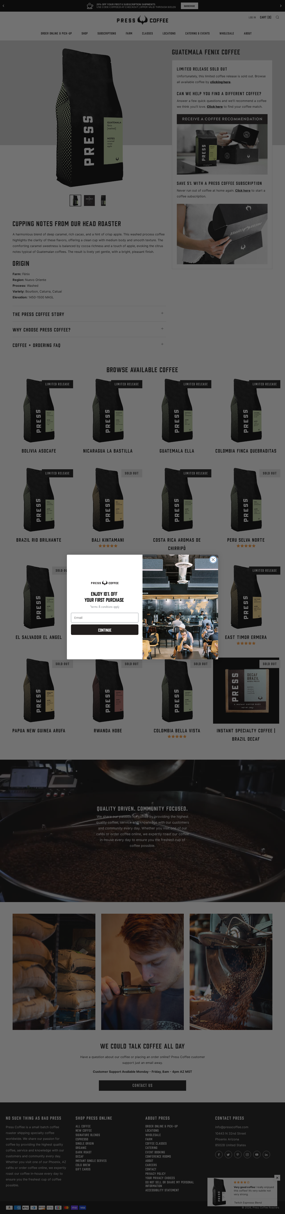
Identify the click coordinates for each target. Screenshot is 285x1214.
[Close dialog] (213, 559)
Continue (104, 629)
